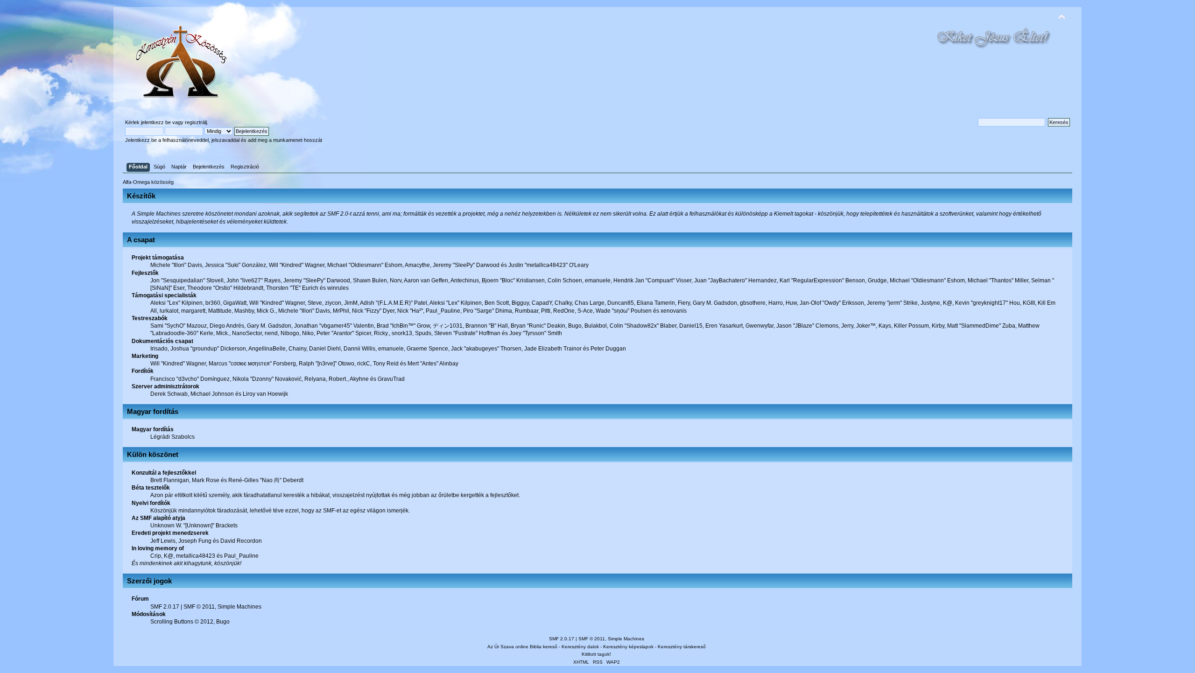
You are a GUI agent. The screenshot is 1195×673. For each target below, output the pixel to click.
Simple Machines (239, 606)
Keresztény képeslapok (628, 646)
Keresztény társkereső (682, 646)
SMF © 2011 (199, 606)
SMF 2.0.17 (164, 606)
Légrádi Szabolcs (172, 437)
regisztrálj (196, 122)
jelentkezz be (156, 122)
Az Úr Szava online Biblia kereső (522, 646)
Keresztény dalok (580, 646)
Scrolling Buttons (171, 621)
